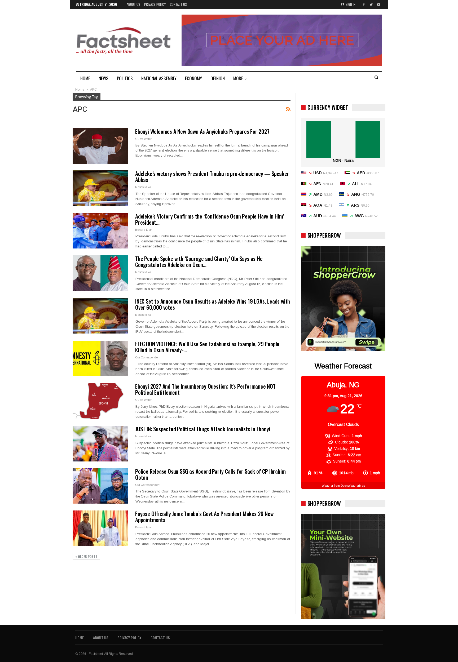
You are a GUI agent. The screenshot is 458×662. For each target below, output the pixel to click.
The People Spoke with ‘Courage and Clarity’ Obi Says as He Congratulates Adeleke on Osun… (198, 261)
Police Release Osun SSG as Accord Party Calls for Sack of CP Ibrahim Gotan (210, 474)
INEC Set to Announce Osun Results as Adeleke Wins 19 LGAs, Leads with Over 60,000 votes (212, 304)
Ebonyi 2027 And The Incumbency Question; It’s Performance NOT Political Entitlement (205, 389)
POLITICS (125, 78)
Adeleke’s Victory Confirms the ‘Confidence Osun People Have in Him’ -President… (211, 219)
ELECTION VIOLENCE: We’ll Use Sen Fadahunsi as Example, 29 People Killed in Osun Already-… (207, 347)
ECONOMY (193, 78)
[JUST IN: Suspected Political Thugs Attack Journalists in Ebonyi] (100, 443)
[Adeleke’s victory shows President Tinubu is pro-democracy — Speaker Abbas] (100, 188)
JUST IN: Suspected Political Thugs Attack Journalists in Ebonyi (202, 429)
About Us (133, 4)
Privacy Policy (155, 4)
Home (79, 637)
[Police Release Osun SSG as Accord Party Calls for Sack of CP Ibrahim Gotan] (100, 486)
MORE (238, 78)
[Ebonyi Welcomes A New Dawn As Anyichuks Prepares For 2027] (100, 146)
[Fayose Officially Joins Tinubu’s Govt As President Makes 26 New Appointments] (100, 528)
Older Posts (87, 556)
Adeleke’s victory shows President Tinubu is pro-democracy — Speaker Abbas (212, 176)
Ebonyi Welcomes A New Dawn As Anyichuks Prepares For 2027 (202, 131)
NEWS (103, 78)
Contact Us (178, 4)
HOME (85, 78)
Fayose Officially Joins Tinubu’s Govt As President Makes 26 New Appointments (204, 516)
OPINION (217, 78)
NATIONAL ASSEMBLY (159, 78)
